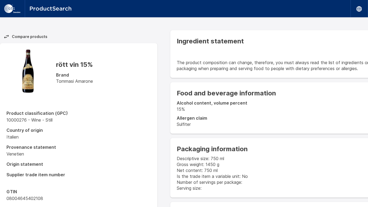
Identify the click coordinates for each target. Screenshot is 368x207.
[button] (359, 8)
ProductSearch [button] (50, 8)
